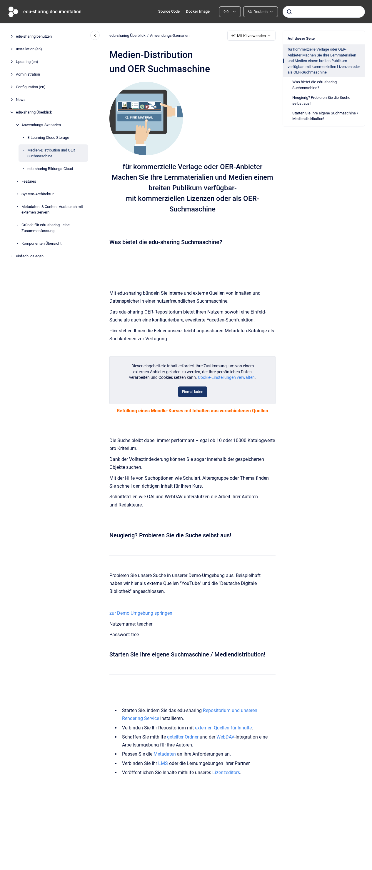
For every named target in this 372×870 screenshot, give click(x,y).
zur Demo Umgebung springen (140, 613)
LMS (163, 763)
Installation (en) (29, 49)
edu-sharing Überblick (34, 112)
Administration (28, 74)
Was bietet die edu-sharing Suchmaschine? (314, 85)
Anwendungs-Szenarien (41, 125)
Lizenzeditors (226, 772)
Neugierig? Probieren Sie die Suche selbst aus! (321, 100)
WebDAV (225, 737)
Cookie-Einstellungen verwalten (226, 377)
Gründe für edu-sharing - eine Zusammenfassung (45, 228)
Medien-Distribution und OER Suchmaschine (51, 153)
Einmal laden (192, 391)
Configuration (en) (31, 87)
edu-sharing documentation (52, 11)
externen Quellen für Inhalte (223, 728)
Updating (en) (27, 61)
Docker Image (198, 11)
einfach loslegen (30, 256)
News (21, 99)
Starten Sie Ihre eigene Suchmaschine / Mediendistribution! (325, 116)
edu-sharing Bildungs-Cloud (50, 168)
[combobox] (324, 11)
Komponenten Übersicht (41, 243)
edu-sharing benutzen (34, 36)
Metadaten (165, 754)
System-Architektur (37, 193)
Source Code (169, 11)
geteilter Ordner (182, 737)
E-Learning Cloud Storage (48, 137)
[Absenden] (289, 11)
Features (28, 181)
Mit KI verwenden (251, 36)
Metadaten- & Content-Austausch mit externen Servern (52, 209)
